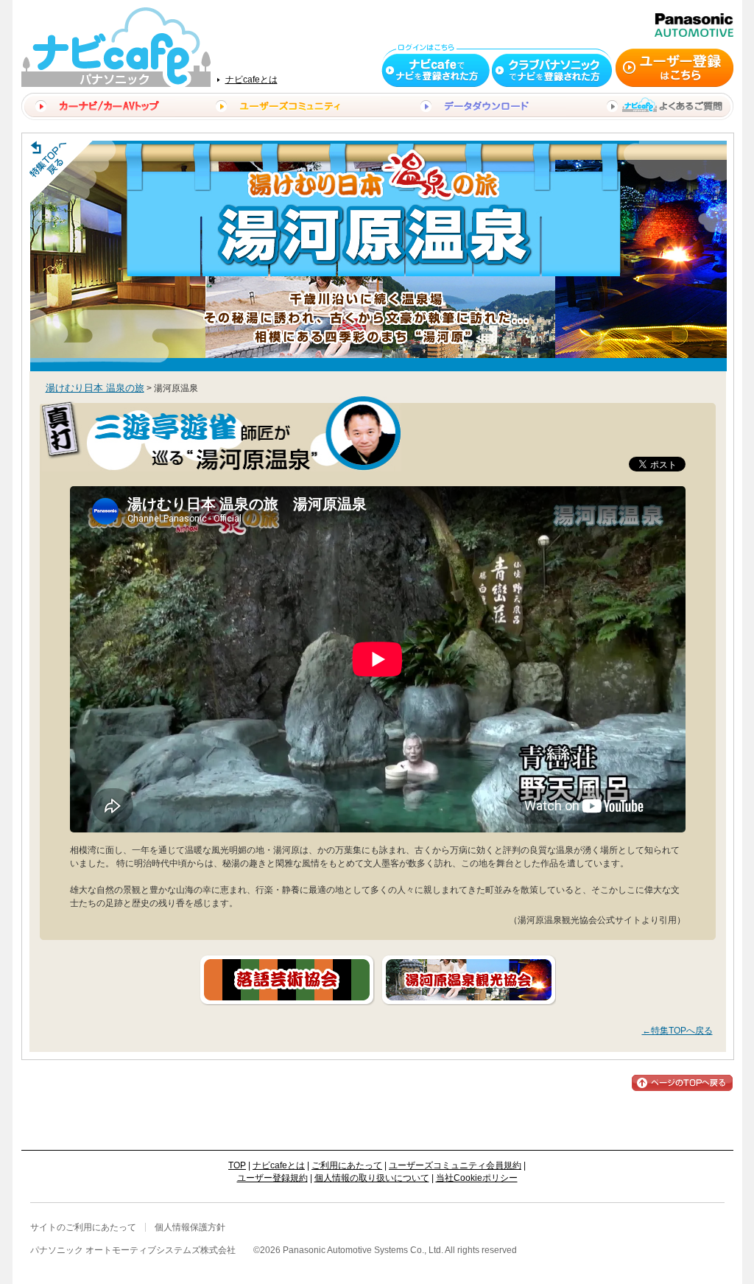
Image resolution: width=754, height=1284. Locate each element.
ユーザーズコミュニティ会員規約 (455, 1165)
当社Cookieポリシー (477, 1178)
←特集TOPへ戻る (677, 1030)
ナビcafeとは (251, 79)
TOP (237, 1165)
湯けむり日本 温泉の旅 (95, 387)
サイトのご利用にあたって (83, 1227)
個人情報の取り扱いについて (371, 1178)
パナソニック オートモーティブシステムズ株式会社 (133, 1250)
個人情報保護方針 (190, 1227)
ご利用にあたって (346, 1165)
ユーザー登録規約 (272, 1178)
